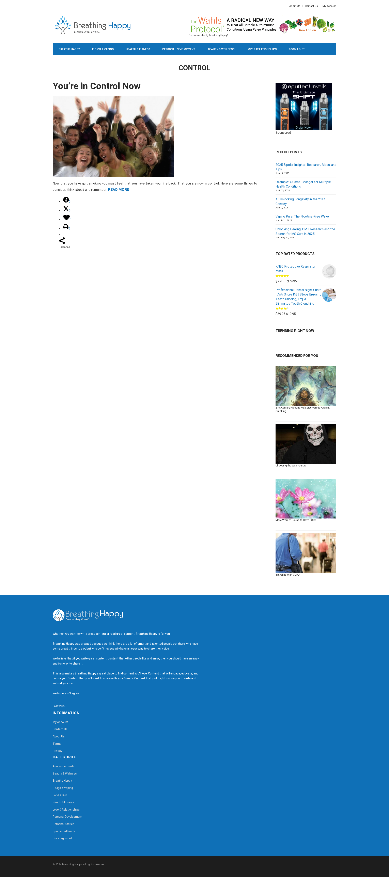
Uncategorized (62, 838)
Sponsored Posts (64, 831)
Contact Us (311, 5)
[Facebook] (54, 5)
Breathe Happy (69, 49)
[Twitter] (56, 5)
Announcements (64, 766)
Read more (118, 189)
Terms (57, 743)
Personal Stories (63, 824)
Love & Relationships (262, 49)
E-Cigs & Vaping (103, 49)
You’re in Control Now (97, 86)
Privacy (57, 750)
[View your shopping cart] (324, 49)
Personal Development (178, 49)
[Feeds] (73, 706)
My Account (329, 5)
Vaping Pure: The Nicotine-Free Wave (302, 216)
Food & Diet (297, 49)
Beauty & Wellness (221, 49)
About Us (294, 5)
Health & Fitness (138, 49)
